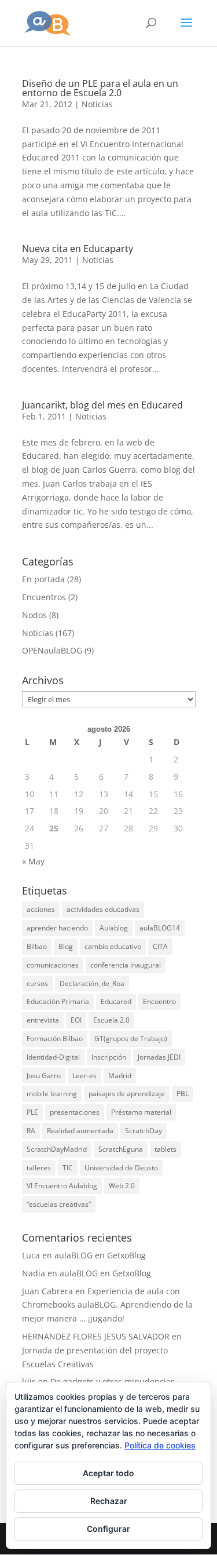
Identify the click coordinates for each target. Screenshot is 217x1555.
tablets (165, 1149)
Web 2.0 (122, 1186)
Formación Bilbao (55, 1038)
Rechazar (108, 1501)
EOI (76, 1020)
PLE (32, 1112)
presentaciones (75, 1112)
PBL (182, 1093)
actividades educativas (103, 909)
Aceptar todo (108, 1473)
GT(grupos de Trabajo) (130, 1038)
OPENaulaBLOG (52, 650)
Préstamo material (141, 1112)
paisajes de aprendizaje (127, 1093)
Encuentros (44, 597)
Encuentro (159, 1001)
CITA (160, 946)
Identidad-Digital (53, 1057)
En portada (43, 579)
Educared (116, 1001)
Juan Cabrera (47, 1291)
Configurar (108, 1529)
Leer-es (84, 1076)
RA (31, 1131)
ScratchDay (143, 1131)
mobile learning (52, 1093)
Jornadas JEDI (159, 1057)
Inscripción (108, 1057)
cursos (37, 983)
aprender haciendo (57, 928)
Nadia (33, 1273)
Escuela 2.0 (111, 1020)
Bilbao (37, 946)
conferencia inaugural (125, 965)
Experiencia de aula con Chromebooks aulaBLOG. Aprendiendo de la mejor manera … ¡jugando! (107, 1305)
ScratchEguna (120, 1149)
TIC (67, 1168)
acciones (41, 909)
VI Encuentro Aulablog (62, 1186)
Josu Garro (44, 1076)
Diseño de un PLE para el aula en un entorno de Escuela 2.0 (100, 88)
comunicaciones (53, 965)
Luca (31, 1255)
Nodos (34, 614)
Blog (65, 946)
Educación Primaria (58, 1001)
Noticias (97, 103)
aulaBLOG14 (159, 928)
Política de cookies (160, 1445)
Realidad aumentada (80, 1131)
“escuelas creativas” (59, 1204)
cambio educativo (112, 946)
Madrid (119, 1076)
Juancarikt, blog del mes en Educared (102, 405)
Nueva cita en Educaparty (77, 248)
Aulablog (114, 928)
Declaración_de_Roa (92, 983)
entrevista (43, 1020)
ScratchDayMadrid (57, 1149)
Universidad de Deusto (121, 1168)
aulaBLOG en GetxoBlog (100, 1255)
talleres (39, 1168)
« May (33, 861)
